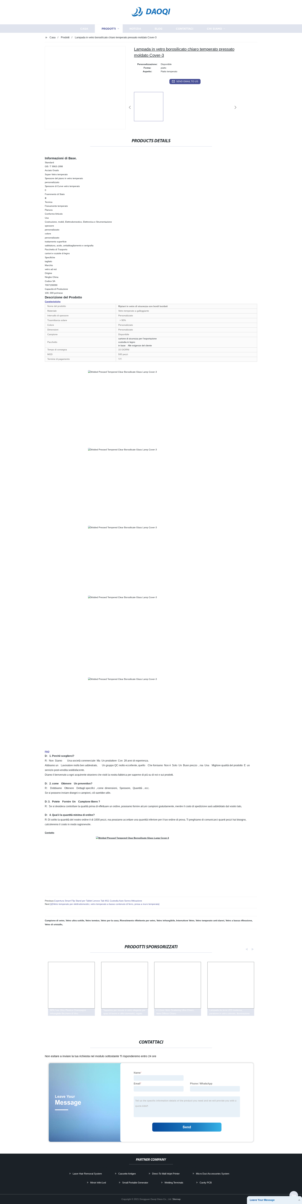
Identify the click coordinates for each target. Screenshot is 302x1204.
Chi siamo (214, 28)
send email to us (187, 81)
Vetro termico (92, 920)
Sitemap (176, 1199)
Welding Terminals (174, 1182)
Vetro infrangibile (166, 920)
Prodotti (109, 28)
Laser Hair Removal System (87, 1173)
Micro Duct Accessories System (212, 1173)
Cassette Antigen (127, 1173)
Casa (84, 28)
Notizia (135, 28)
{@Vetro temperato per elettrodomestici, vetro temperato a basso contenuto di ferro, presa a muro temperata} (104, 904)
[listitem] (151, 106)
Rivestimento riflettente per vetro (137, 920)
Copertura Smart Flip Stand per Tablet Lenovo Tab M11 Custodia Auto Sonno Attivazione (98, 900)
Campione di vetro (54, 920)
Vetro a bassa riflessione (239, 920)
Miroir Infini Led (98, 1182)
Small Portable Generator (135, 1182)
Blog (158, 28)
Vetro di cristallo (53, 924)
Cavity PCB (206, 1182)
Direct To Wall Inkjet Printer (166, 1173)
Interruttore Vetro (185, 920)
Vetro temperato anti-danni (210, 920)
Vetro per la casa (110, 920)
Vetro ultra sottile (75, 920)
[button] (129, 108)
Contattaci (184, 28)
